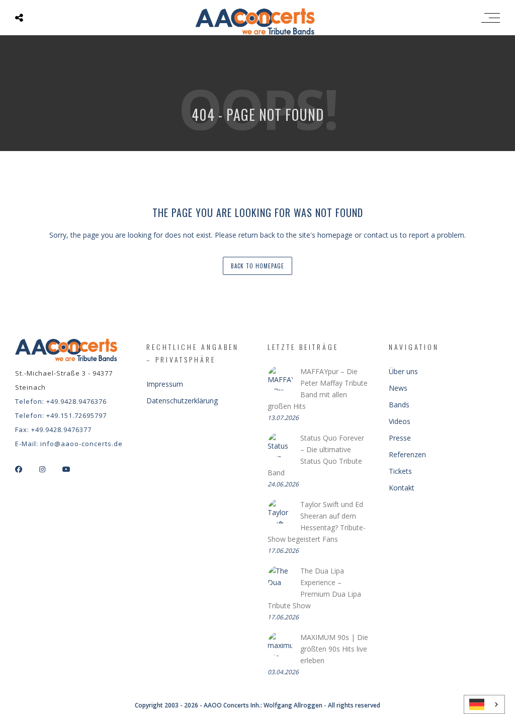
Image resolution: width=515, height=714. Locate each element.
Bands (399, 404)
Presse (400, 438)
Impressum (164, 384)
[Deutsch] (484, 704)
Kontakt (401, 487)
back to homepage (257, 266)
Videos (399, 421)
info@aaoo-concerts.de (81, 443)
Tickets (400, 471)
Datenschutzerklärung (182, 400)
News (398, 388)
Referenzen (407, 454)
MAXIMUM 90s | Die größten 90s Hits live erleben (334, 648)
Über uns (403, 371)
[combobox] (484, 704)
